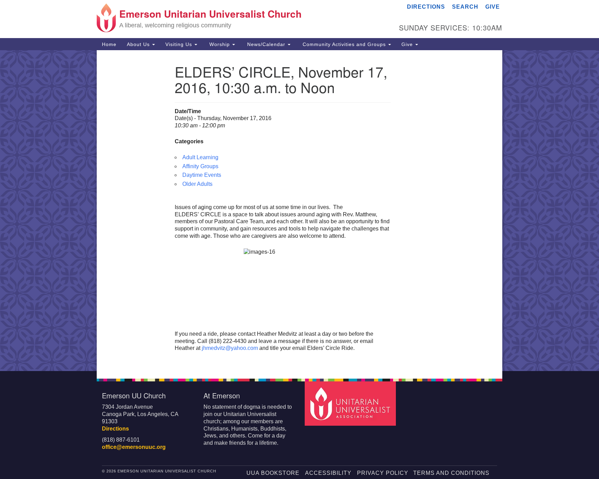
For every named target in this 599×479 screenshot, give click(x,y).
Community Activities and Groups (344, 44)
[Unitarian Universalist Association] (351, 403)
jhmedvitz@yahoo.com (230, 348)
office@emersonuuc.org (134, 447)
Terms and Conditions (451, 473)
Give (492, 7)
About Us (139, 44)
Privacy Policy (382, 473)
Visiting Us (179, 44)
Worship (220, 44)
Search (465, 7)
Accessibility (328, 473)
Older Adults (197, 184)
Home (109, 44)
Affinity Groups (200, 166)
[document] (299, 210)
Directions (426, 7)
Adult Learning (200, 157)
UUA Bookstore (273, 473)
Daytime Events (201, 175)
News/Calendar (266, 44)
